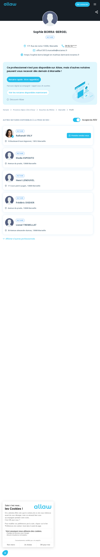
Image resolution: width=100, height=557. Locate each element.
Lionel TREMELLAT (26, 224)
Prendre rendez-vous (80, 135)
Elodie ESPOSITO (25, 157)
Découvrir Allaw (17, 99)
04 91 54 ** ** (71, 46)
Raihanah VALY (24, 135)
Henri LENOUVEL (25, 180)
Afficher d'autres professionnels (20, 238)
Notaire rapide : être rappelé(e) (24, 79)
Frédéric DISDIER (25, 202)
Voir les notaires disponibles (28, 92)
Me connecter (82, 4)
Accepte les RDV (89, 120)
